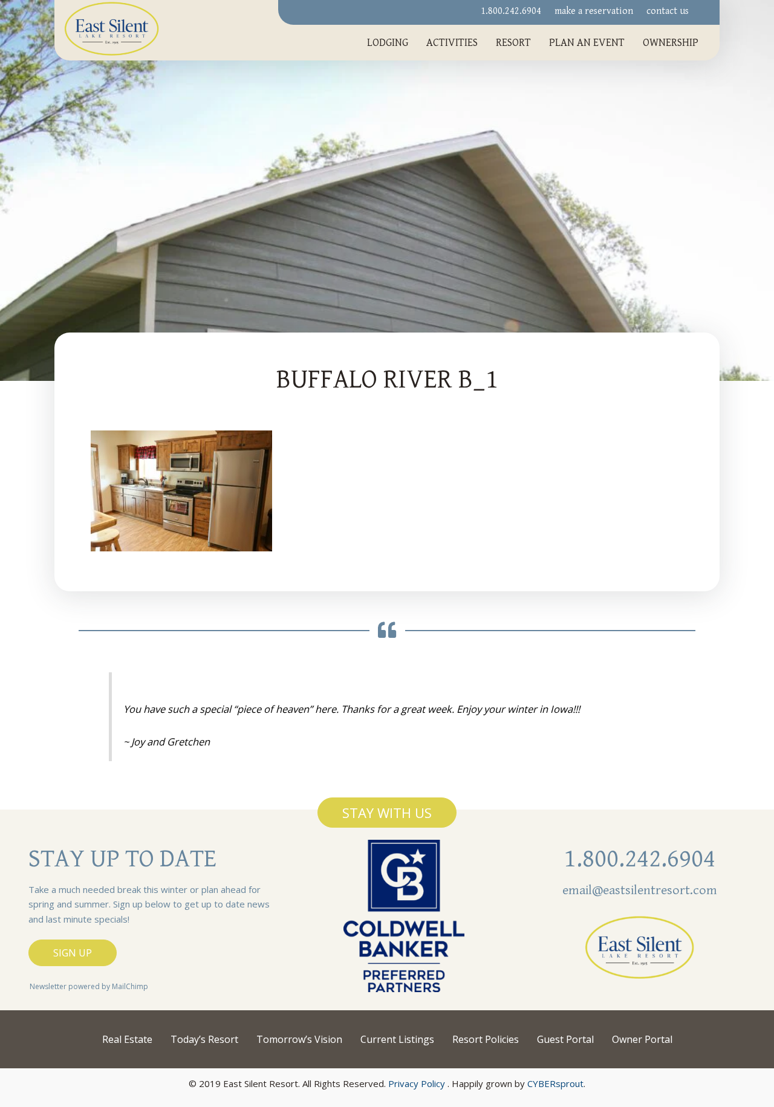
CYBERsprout (555, 1083)
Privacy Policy (416, 1083)
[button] (387, 812)
